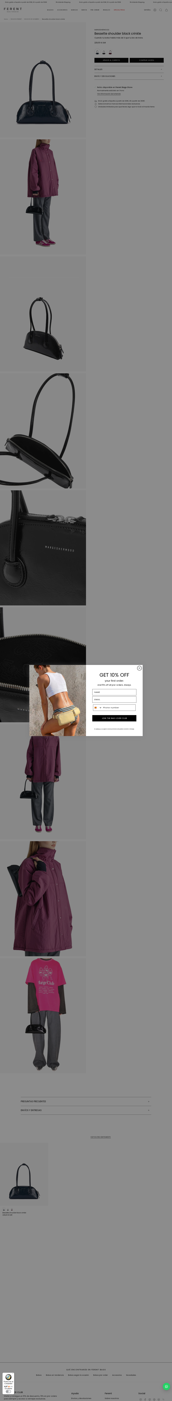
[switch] (8, 1391)
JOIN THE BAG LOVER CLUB (114, 718)
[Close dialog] (139, 668)
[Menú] (12, 1374)
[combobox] (97, 708)
